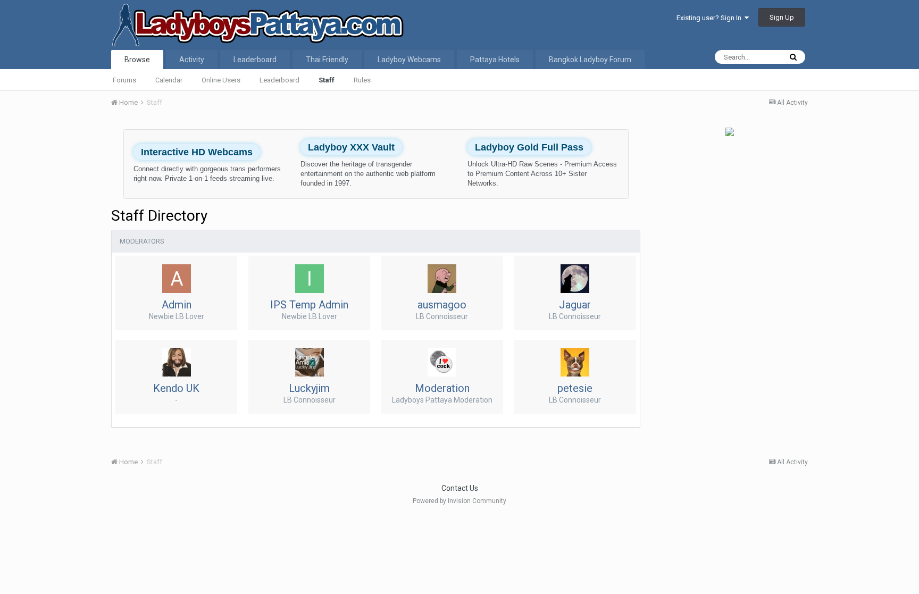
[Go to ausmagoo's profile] (442, 278)
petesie (574, 388)
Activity (191, 59)
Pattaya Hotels (495, 59)
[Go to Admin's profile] (176, 278)
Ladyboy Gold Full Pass (529, 147)
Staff (327, 80)
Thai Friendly (327, 59)
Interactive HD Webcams (197, 152)
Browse (137, 59)
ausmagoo (441, 304)
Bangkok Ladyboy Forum (590, 59)
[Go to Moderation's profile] (442, 362)
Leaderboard (279, 80)
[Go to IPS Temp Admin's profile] (309, 278)
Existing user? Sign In (710, 18)
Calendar (168, 80)
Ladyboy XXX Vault (351, 147)
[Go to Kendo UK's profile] (176, 362)
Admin (176, 304)
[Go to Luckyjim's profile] (309, 362)
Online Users (221, 80)
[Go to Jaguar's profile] (575, 278)
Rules (362, 80)
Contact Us (459, 488)
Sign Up (782, 17)
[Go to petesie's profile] (575, 362)
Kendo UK (176, 388)
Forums (124, 80)
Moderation (442, 388)
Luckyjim (309, 388)
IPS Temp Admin (309, 304)
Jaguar (575, 304)
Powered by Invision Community (459, 501)
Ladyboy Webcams (409, 59)
